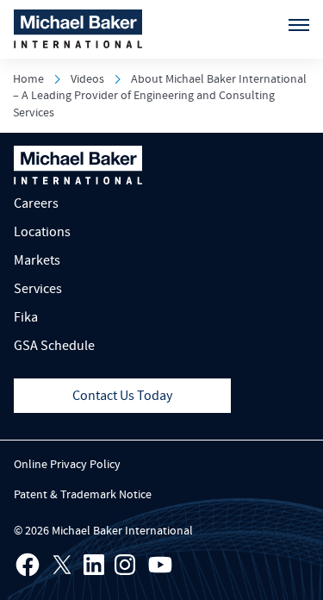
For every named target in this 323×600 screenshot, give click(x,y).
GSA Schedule (54, 345)
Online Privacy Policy (67, 464)
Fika (26, 317)
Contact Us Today (122, 395)
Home (28, 79)
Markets (37, 260)
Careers (36, 203)
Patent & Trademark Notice (83, 495)
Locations (42, 232)
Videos (87, 79)
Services (38, 288)
